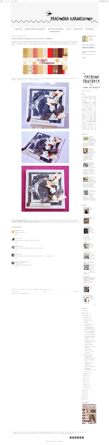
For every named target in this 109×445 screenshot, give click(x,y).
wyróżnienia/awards (54, 31)
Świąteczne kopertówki (89, 329)
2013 (84, 314)
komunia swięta (92, 111)
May (85, 380)
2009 (84, 395)
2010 (84, 393)
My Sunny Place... (87, 252)
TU (60, 44)
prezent (91, 117)
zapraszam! (91, 190)
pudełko (91, 118)
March (85, 384)
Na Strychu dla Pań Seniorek (89, 325)
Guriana (85, 242)
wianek (91, 125)
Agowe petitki (86, 207)
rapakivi (30, 221)
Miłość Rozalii (87, 349)
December (86, 315)
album (86, 97)
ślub (95, 129)
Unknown (17, 230)
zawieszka (87, 129)
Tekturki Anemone (88, 344)
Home (45, 291)
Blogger (61, 441)
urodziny (90, 124)
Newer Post (14, 291)
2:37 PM (20, 254)
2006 (84, 399)
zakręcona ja (86, 285)
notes (90, 114)
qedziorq (17, 246)
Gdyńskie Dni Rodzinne (89, 366)
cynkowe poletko (87, 217)
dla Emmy (86, 322)
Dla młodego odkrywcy (89, 340)
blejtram (84, 100)
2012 (84, 390)
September (86, 373)
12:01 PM (21, 230)
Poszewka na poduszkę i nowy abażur (90, 342)
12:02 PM (19, 238)
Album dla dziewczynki (89, 334)
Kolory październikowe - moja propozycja (89, 332)
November (86, 317)
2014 (84, 312)
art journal (90, 98)
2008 (84, 397)
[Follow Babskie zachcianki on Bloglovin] (88, 48)
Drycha (16, 254)
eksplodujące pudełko (90, 105)
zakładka (84, 128)
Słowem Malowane (87, 227)
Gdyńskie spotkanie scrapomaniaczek (35, 29)
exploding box (89, 106)
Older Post (75, 291)
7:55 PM (27, 262)
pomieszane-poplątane (20, 262)
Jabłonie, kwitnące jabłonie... (92, 298)
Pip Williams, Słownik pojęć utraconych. (92, 230)
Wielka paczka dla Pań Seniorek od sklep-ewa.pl (89, 337)
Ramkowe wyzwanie (88, 354)
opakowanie (84, 116)
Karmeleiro (93, 36)
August (86, 375)
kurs (89, 113)
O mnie (69, 29)
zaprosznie (93, 128)
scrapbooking (36, 221)
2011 (84, 392)
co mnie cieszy (92, 104)
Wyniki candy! (87, 371)
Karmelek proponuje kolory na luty (91, 164)
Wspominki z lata (88, 320)
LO (82, 96)
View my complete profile (91, 39)
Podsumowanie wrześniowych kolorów (90, 369)
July (85, 377)
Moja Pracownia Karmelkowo (56, 29)
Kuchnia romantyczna (89, 350)
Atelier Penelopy (87, 295)
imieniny (91, 108)
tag (82, 124)
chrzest (84, 104)
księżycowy (92, 218)
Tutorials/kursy (90, 29)
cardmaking (20, 221)
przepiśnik (84, 118)
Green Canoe (86, 237)
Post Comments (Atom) (24, 293)
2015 (84, 310)
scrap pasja (93, 119)
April (85, 382)
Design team (18, 29)
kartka (25, 221)
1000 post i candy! (92, 137)
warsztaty (84, 125)
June (85, 378)
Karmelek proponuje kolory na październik (89, 364)
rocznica (84, 119)
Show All (94, 305)
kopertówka (86, 112)
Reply (16, 234)
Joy (16, 238)
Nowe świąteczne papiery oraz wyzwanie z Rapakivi (32, 39)
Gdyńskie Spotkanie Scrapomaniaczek (89, 328)
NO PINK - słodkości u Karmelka (92, 149)
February (86, 386)
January (86, 388)
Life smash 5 (87, 352)
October (86, 319)
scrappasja (90, 123)
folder (83, 108)
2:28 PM (21, 246)
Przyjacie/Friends (78, 29)
